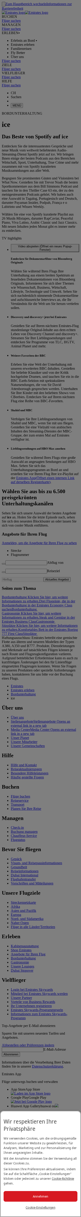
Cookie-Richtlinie (63, 1178)
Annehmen (40, 1196)
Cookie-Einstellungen (40, 1207)
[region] (40, 1164)
